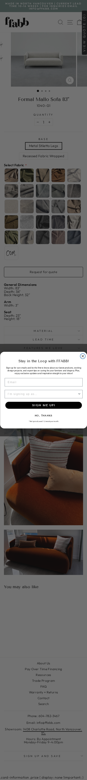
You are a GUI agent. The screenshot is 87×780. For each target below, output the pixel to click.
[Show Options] (79, 394)
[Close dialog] (82, 356)
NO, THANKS (43, 415)
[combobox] (42, 394)
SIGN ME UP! (43, 405)
